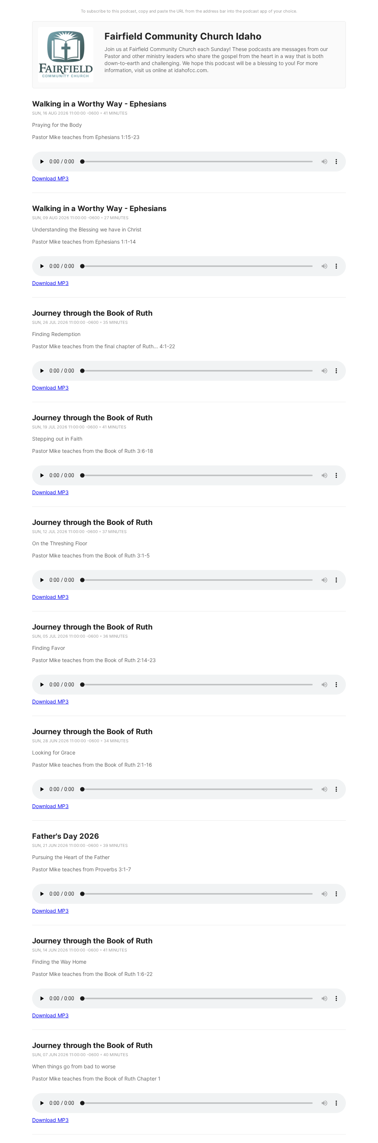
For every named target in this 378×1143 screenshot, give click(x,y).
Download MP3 (50, 178)
